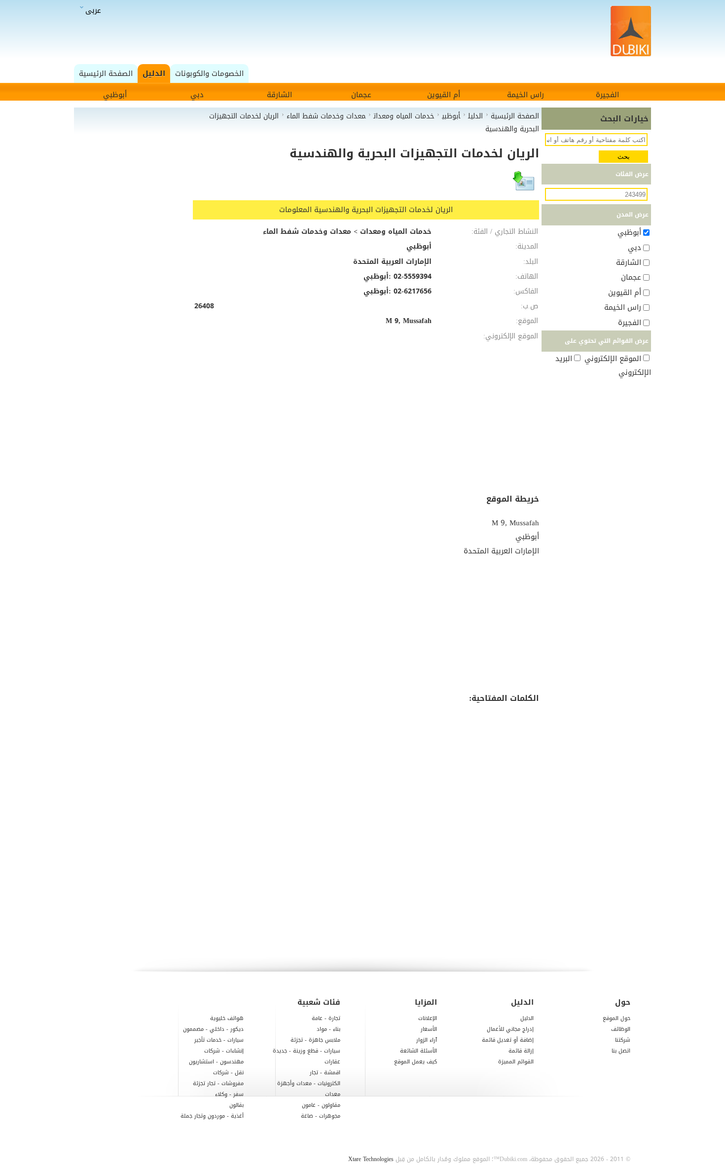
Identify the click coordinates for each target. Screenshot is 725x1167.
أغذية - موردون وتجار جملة (212, 1116)
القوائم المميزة (516, 1062)
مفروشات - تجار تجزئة (218, 1083)
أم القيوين (443, 95)
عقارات (332, 1062)
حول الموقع (616, 1018)
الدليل (527, 1018)
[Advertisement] (365, 32)
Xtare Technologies (371, 1159)
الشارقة (279, 95)
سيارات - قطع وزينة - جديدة (306, 1051)
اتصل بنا (621, 1051)
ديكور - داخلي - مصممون (213, 1029)
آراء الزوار (426, 1040)
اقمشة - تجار (325, 1072)
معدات (332, 1094)
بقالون (236, 1105)
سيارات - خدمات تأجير (219, 1040)
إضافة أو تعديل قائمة (508, 1040)
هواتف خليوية (227, 1018)
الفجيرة (607, 95)
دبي (197, 95)
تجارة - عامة (326, 1018)
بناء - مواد (328, 1029)
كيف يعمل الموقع (415, 1062)
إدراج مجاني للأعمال (510, 1029)
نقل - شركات (228, 1072)
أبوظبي (115, 95)
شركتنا (622, 1040)
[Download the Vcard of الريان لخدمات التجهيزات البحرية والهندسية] (524, 185)
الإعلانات (427, 1018)
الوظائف (620, 1029)
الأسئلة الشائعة (418, 1051)
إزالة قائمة (521, 1051)
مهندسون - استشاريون (216, 1062)
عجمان (361, 95)
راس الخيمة (525, 95)
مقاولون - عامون (321, 1105)
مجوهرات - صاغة (320, 1116)
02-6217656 (413, 291)
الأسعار (429, 1029)
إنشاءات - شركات (224, 1051)
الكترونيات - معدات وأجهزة (308, 1083)
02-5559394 (413, 276)
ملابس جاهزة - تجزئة (315, 1040)
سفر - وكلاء (229, 1094)
